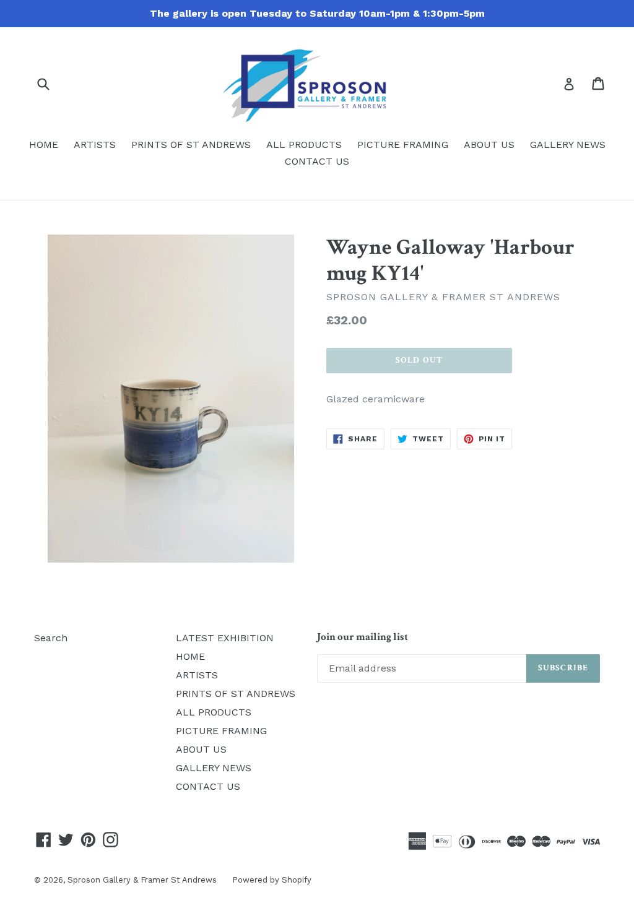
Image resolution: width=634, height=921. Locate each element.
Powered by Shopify (271, 879)
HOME (43, 144)
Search (50, 638)
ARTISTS (95, 144)
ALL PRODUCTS (304, 144)
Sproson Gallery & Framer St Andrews (142, 879)
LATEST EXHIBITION (225, 638)
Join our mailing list (362, 637)
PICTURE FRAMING (402, 144)
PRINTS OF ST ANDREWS (191, 144)
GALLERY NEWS (568, 144)
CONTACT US (317, 161)
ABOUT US (489, 144)
